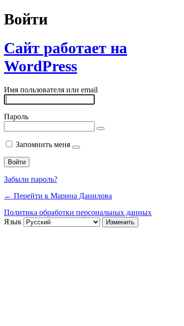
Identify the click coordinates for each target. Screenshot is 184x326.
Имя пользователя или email (51, 90)
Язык (13, 221)
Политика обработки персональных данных (78, 212)
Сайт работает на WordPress (65, 57)
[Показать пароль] (101, 128)
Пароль (16, 116)
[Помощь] (76, 147)
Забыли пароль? (30, 179)
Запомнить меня (43, 144)
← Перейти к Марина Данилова (58, 196)
